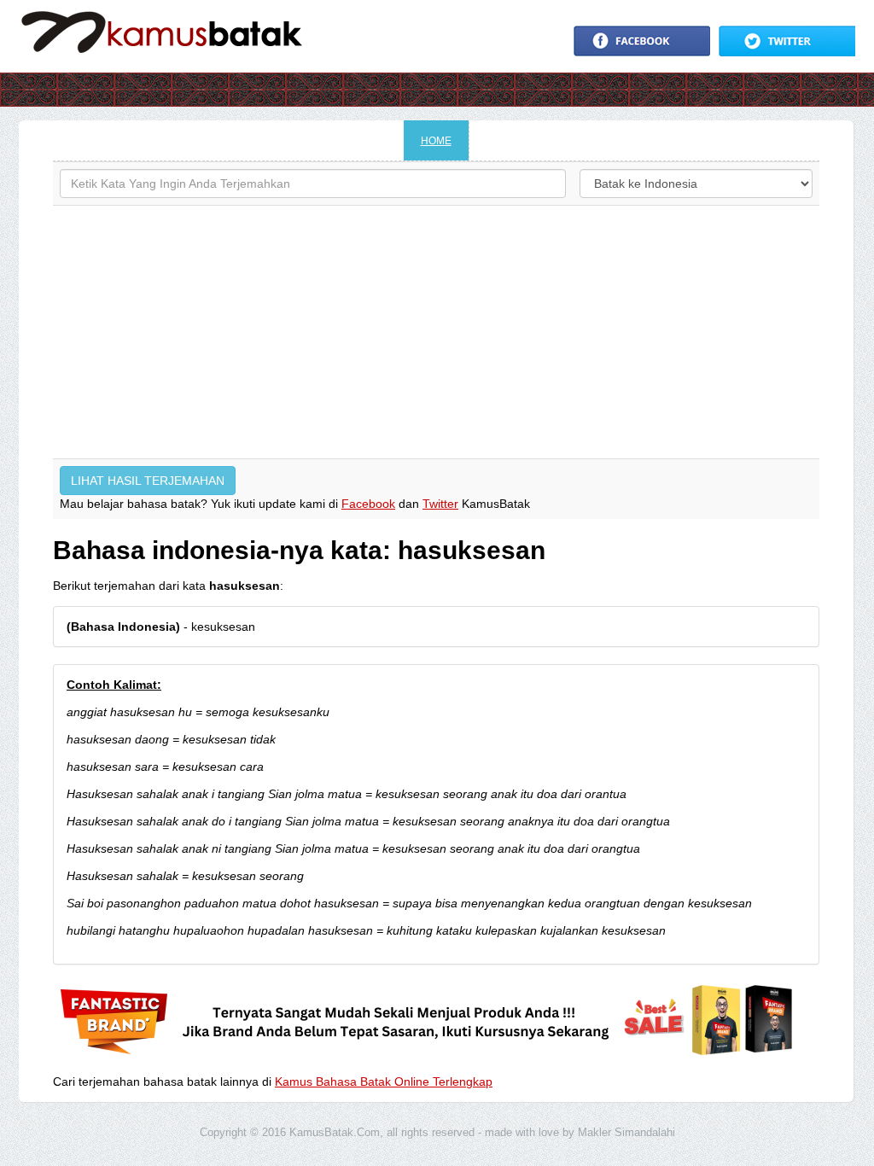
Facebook (368, 503)
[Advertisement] (436, 332)
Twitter (440, 503)
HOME (436, 141)
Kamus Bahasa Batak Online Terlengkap (383, 1081)
